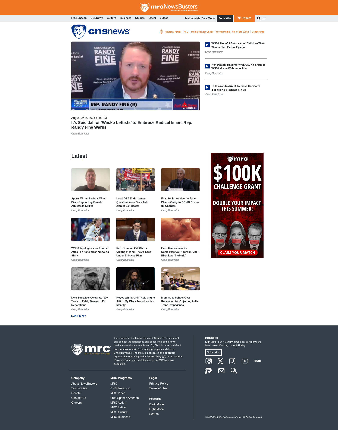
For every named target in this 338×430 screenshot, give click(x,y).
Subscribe (224, 18)
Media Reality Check (202, 31)
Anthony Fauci (173, 31)
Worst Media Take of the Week (232, 31)
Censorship (258, 31)
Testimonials (192, 18)
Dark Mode (208, 18)
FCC (186, 31)
